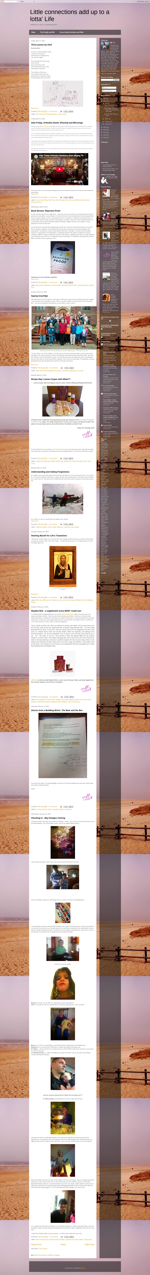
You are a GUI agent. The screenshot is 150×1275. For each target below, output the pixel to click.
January (107, 124)
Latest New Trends (108, 403)
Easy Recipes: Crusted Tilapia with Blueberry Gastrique (114, 298)
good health (65, 699)
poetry (64, 114)
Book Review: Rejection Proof (45, 211)
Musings (54, 114)
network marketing (61, 285)
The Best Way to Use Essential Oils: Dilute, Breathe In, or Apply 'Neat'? (115, 277)
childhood (38, 527)
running (48, 701)
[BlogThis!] (66, 111)
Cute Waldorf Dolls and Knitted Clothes (109, 165)
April (106, 103)
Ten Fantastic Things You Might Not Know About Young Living (115, 255)
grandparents (72, 370)
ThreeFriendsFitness (109, 431)
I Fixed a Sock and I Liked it (110, 427)
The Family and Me (47, 32)
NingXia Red (67, 461)
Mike (81, 370)
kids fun (44, 809)
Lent (73, 200)
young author (68, 809)
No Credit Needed (108, 386)
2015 (104, 101)
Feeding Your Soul (81, 600)
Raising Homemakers (110, 393)
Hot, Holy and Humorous (111, 344)
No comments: (53, 111)
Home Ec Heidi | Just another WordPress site (110, 416)
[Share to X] (68, 111)
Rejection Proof (72, 285)
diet (37, 699)
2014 (37, 1239)
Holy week (68, 200)
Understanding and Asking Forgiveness (50, 472)
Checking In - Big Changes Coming (48, 818)
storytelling (55, 809)
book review (39, 285)
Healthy (52, 461)
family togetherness (50, 370)
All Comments (107, 91)
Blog (33, 32)
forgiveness (60, 527)
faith (69, 600)
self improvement (83, 285)
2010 (104, 137)
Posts (105, 87)
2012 (104, 132)
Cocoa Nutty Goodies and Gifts (71, 32)
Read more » (35, 108)
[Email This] (64, 111)
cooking (38, 461)
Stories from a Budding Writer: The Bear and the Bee (57, 710)
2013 (104, 130)
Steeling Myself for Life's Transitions (49, 536)
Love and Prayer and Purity (110, 395)
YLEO (69, 701)
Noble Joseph (79, 200)
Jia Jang (52, 285)
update (81, 1239)
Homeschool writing (45, 114)
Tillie (113, 42)
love (78, 370)
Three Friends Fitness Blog (59, 449)
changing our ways (56, 600)
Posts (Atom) (43, 1248)
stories (49, 809)
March (107, 119)
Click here (34, 680)
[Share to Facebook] (70, 111)
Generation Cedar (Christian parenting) (109, 365)
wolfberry (64, 701)
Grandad (65, 370)
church (50, 527)
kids (39, 809)
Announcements (54, 1239)
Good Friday (44, 200)
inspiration (47, 285)
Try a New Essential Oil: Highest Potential (115, 215)
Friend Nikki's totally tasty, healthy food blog (110, 400)
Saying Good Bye (39, 296)
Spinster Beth (107, 425)
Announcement (43, 1239)
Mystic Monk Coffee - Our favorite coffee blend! (110, 169)
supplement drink (56, 701)
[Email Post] (60, 111)
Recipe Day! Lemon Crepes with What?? (50, 379)
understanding (75, 527)
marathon (34, 701)
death (37, 370)
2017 (104, 98)
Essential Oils (45, 461)
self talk (91, 285)
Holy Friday (51, 200)
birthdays (62, 1239)
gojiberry (58, 699)
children (44, 527)
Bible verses (47, 600)
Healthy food (59, 461)
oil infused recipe (77, 461)
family (41, 370)
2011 (104, 135)
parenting (67, 527)
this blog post (46, 126)
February (107, 121)
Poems (60, 114)
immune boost (87, 699)
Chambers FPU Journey (110, 408)
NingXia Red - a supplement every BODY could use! (56, 611)
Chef (37, 114)
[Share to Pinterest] (72, 111)
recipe (84, 461)
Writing (61, 809)
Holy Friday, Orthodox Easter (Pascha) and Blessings (57, 123)
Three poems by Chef (41, 45)
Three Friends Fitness (67, 614)
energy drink (42, 699)
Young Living (76, 701)
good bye (59, 370)
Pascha (39, 202)
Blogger (83, 1268)
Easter (38, 200)
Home (63, 1245)
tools (32, 287)
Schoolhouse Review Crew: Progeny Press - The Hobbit (115, 236)
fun (37, 809)
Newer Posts (36, 1245)
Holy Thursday (60, 200)
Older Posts (89, 1245)
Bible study (39, 600)
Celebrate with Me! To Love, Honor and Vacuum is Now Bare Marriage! (111, 379)
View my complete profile (108, 73)
